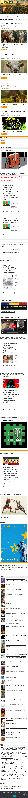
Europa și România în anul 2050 (12, 599)
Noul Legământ (9, 649)
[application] (14, 326)
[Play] (2, 332)
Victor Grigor (15, 27)
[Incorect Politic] (14, 7)
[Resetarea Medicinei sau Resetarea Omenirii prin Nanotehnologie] (3, 646)
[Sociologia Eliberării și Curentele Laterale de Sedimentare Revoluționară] (3, 677)
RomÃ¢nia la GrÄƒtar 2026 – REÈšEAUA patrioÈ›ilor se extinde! (12, 762)
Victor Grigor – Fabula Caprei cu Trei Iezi (13, 111)
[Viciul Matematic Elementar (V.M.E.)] (3, 738)
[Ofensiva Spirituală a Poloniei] (3, 724)
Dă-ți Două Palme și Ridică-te (12, 666)
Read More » (4, 49)
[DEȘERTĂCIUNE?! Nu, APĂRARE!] (3, 641)
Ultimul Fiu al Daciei (10, 584)
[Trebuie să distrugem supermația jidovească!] (3, 663)
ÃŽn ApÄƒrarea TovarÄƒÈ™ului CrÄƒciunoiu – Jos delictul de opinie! (14, 760)
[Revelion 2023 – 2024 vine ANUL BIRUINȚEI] (3, 609)
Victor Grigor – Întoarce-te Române (11, 83)
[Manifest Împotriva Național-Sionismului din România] (3, 705)
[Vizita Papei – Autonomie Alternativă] (3, 605)
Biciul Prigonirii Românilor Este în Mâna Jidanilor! (16, 728)
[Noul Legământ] (3, 651)
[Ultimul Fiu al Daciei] (3, 586)
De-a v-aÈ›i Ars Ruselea (7, 758)
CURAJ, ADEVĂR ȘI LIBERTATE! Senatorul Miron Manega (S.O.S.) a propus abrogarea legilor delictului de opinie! (16, 580)
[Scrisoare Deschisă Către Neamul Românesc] (3, 672)
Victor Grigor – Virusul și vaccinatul (11, 23)
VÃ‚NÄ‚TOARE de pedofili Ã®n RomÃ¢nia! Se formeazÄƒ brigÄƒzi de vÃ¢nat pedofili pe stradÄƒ (14, 766)
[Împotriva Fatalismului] (3, 682)
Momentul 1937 (9, 695)
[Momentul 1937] (3, 696)
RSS (2, 745)
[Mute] (23, 332)
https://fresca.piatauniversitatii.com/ (10, 252)
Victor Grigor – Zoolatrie (8, 54)
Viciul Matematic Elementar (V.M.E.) (13, 737)
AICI (11, 517)
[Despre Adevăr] (3, 632)
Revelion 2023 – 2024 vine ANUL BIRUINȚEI (16, 608)
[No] (26, 794)
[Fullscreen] (25, 332)
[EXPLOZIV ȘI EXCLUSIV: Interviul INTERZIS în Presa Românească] (3, 720)
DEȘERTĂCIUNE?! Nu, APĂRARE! (13, 640)
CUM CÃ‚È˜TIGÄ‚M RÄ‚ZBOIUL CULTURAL (14, 756)
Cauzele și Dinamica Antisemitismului (14, 589)
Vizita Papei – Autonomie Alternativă (13, 603)
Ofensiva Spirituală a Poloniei (12, 723)
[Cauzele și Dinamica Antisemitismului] (3, 590)
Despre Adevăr (9, 631)
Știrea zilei (9, 27)
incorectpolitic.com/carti (7, 150)
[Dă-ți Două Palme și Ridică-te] (3, 667)
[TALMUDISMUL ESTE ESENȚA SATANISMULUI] (3, 734)
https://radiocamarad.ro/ (7, 420)
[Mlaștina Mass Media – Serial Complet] (3, 691)
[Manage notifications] (24, 794)
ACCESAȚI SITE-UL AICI (8, 312)
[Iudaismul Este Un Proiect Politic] (3, 715)
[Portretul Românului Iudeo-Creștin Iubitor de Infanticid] (3, 701)
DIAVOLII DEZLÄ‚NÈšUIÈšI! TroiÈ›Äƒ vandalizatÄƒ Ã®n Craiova (12, 769)
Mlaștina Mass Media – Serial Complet (14, 690)
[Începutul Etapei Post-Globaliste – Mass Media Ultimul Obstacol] (3, 686)
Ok (14, 796)
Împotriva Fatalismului (10, 680)
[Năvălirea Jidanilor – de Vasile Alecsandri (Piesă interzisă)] (3, 595)
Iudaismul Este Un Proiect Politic (13, 713)
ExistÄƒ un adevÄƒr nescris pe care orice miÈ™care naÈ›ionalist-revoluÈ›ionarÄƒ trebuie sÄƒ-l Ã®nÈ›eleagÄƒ (13, 753)
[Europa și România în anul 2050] (3, 600)
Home (1, 17)
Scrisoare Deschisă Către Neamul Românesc (15, 671)
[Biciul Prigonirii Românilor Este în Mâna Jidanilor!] (3, 729)
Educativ (4, 27)
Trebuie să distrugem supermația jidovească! (15, 661)
